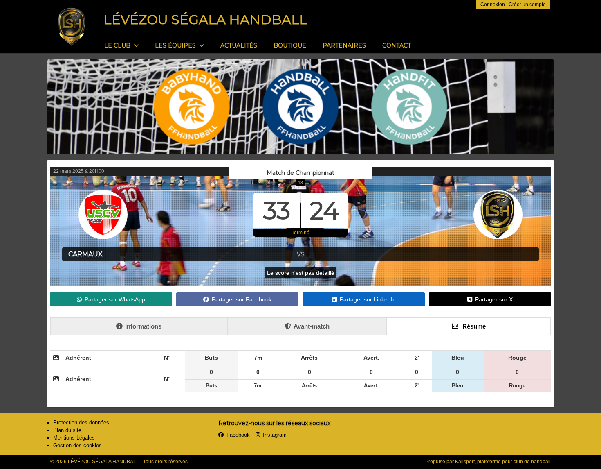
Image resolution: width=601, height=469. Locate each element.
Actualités (238, 45)
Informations (143, 326)
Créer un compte (527, 4)
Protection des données (81, 422)
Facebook (238, 435)
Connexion (492, 4)
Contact (396, 45)
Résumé (473, 326)
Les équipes (176, 45)
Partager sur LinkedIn (368, 299)
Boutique (290, 45)
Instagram (275, 435)
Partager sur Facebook (241, 299)
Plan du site (67, 430)
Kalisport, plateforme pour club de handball (503, 461)
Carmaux (85, 254)
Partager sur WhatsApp (115, 299)
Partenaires (344, 45)
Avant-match (312, 326)
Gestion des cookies (77, 445)
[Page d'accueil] (71, 26)
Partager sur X (494, 299)
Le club (118, 45)
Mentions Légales (74, 438)
